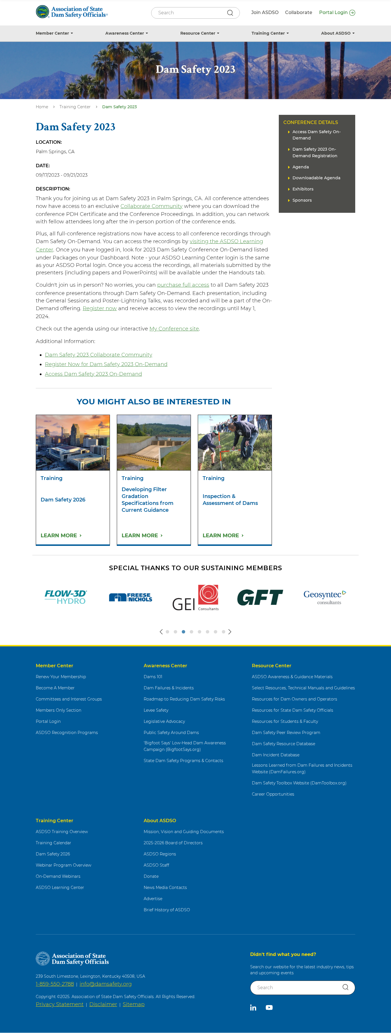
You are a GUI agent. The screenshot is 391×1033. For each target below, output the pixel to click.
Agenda (301, 167)
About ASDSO (336, 33)
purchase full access (183, 285)
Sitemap (134, 1004)
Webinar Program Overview (63, 865)
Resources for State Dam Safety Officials (292, 710)
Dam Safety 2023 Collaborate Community (98, 355)
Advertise (153, 898)
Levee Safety (156, 710)
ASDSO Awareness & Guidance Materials (292, 676)
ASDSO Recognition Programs (67, 732)
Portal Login (333, 12)
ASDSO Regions (160, 854)
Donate (151, 876)
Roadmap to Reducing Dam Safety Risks (184, 699)
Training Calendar (53, 842)
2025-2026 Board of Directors (173, 842)
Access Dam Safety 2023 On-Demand (93, 374)
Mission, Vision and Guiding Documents (184, 831)
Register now (100, 308)
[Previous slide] (161, 631)
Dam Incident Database (275, 754)
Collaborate (298, 12)
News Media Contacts (165, 887)
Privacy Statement (60, 1004)
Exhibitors (303, 189)
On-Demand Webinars (58, 876)
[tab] (167, 631)
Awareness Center (124, 33)
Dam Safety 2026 (53, 854)
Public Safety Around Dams (171, 732)
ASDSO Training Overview (62, 831)
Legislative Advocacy (164, 721)
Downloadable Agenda (316, 177)
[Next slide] (229, 631)
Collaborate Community (152, 206)
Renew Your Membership (61, 676)
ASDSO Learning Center (60, 887)
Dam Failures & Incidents (169, 687)
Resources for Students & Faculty (285, 721)
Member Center (52, 33)
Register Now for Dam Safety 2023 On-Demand (106, 364)
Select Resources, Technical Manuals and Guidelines (303, 687)
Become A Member (55, 687)
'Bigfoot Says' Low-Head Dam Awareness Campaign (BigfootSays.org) (185, 746)
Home (42, 106)
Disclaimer (103, 1004)
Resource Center (197, 33)
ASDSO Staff (156, 865)
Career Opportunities (273, 794)
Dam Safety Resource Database (283, 743)
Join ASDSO (265, 12)
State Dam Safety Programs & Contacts (183, 760)
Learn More (59, 535)
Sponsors (302, 200)
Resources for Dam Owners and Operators (294, 699)
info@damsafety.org (106, 984)
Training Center (268, 33)
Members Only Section (58, 710)
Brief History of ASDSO (167, 909)
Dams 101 (153, 676)
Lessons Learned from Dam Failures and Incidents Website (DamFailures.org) (302, 768)
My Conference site (174, 329)
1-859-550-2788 (55, 984)
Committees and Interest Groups (69, 699)
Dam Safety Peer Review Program (286, 732)
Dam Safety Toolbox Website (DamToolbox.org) (299, 783)
